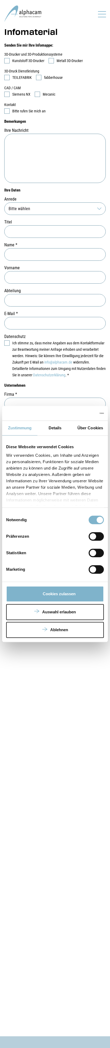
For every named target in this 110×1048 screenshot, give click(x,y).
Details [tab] (55, 428)
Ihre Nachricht (16, 130)
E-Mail (11, 313)
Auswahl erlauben (59, 612)
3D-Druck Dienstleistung (21, 71)
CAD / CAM (12, 88)
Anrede (10, 199)
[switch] (96, 536)
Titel (8, 222)
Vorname (12, 267)
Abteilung (12, 290)
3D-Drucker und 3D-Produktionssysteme (33, 54)
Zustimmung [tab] (20, 428)
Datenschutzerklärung (49, 375)
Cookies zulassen (59, 594)
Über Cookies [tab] (90, 428)
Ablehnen (59, 629)
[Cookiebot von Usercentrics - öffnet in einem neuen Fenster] (80, 413)
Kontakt (10, 105)
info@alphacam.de (58, 362)
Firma (10, 394)
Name (10, 244)
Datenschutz (15, 336)
